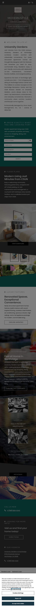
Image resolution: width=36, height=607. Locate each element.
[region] (18, 590)
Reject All (18, 598)
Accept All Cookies (18, 603)
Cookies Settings (18, 593)
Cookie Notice (15, 589)
